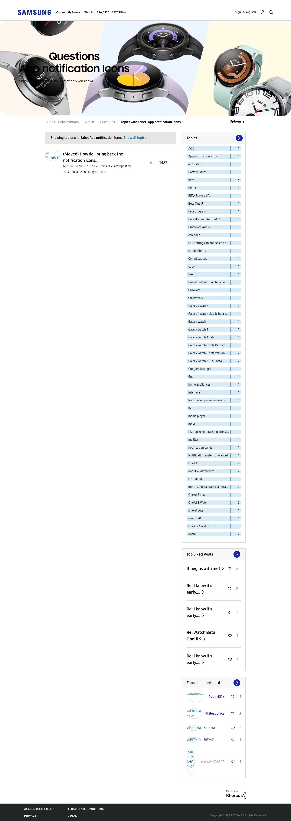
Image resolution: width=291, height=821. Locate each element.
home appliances (199, 384)
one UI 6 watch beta (201, 471)
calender (194, 235)
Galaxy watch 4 (198, 329)
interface (194, 392)
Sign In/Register (245, 12)
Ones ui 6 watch (198, 526)
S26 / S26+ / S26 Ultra (111, 12)
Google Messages (199, 369)
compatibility (197, 251)
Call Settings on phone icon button (209, 243)
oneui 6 (193, 534)
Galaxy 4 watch (198, 306)
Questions (107, 122)
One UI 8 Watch (198, 503)
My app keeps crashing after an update (209, 432)
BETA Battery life (199, 196)
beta (191, 180)
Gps (190, 377)
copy (191, 266)
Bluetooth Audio (199, 227)
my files (193, 440)
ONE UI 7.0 (195, 479)
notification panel (200, 447)
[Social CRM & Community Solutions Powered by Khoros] (236, 794)
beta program (197, 211)
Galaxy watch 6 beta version (206, 353)
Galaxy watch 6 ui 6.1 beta (205, 361)
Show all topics (135, 138)
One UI (192, 463)
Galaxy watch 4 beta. (201, 337)
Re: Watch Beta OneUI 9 (201, 635)
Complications (197, 259)
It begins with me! (204, 568)
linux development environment (209, 400)
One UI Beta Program (63, 122)
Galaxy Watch (197, 322)
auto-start (195, 164)
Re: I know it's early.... (199, 589)
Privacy (30, 816)
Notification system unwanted (208, 455)
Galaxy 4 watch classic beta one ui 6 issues (209, 314)
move (192, 424)
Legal (72, 816)
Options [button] (235, 121)
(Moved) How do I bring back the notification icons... (93, 157)
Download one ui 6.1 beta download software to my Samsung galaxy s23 (209, 282)
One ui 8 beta (197, 495)
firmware (194, 290)
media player (196, 416)
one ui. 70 (194, 518)
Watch (88, 12)
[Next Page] (238, 138)
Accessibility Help (39, 809)
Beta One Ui (196, 203)
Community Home (68, 12)
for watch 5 (195, 298)
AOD (191, 148)
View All (213, 554)
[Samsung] (34, 12)
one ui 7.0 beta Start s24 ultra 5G (209, 487)
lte (190, 408)
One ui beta (195, 510)
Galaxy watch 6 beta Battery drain (209, 345)
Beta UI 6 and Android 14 (204, 219)
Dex (190, 274)
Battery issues (197, 172)
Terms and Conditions (86, 809)
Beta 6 (192, 188)
